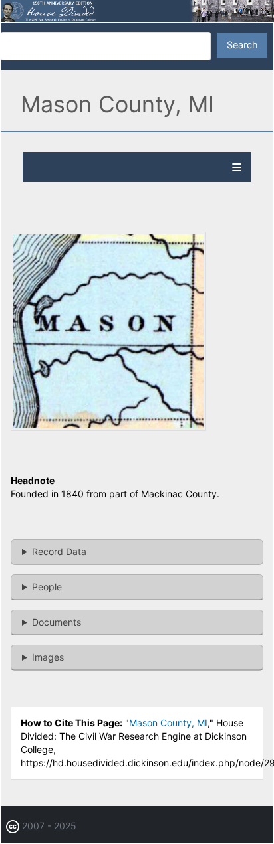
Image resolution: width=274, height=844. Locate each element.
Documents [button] (56, 622)
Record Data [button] (59, 551)
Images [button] (48, 657)
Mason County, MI (168, 722)
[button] (108, 427)
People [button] (47, 586)
